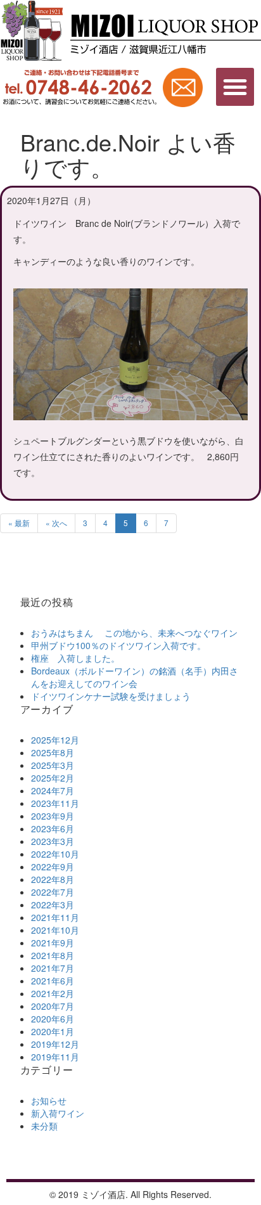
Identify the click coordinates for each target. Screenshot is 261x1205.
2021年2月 (52, 993)
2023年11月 (55, 803)
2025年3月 (52, 765)
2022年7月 (52, 892)
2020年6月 (52, 1018)
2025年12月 (55, 739)
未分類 (44, 1125)
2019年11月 (55, 1056)
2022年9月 (52, 866)
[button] (235, 87)
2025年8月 (52, 752)
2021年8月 (52, 955)
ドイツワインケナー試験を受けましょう (111, 696)
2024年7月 (52, 790)
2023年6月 (52, 828)
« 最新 (19, 522)
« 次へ (56, 522)
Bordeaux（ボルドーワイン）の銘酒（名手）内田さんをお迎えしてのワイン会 (134, 677)
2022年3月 (52, 904)
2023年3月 (52, 841)
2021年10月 (55, 930)
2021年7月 (52, 968)
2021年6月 (52, 980)
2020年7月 (52, 1006)
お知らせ (49, 1100)
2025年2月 (52, 777)
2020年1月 (52, 1031)
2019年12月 (55, 1044)
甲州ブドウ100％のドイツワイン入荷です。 (118, 645)
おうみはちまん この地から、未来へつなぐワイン (134, 632)
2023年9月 (52, 815)
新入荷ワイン (57, 1113)
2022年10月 (55, 853)
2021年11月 (55, 917)
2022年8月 (52, 879)
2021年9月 (52, 942)
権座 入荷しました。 (75, 658)
